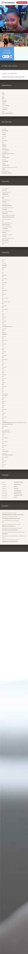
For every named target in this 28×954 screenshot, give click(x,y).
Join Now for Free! (21, 2)
